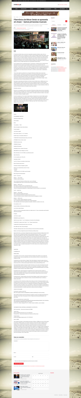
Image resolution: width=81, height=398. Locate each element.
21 (45, 383)
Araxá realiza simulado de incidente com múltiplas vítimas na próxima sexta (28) (25, 382)
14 (45, 381)
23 (33, 385)
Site (32, 356)
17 (35, 383)
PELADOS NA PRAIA (60, 52)
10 (35, 381)
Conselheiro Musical (18, 29)
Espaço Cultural (27, 29)
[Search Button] (66, 21)
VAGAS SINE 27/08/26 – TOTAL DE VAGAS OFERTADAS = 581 (25, 387)
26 (40, 385)
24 (35, 385)
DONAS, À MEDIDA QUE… (61, 42)
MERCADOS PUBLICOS (61, 47)
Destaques (22, 29)
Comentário (16, 340)
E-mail (15, 356)
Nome (15, 352)
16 (33, 383)
